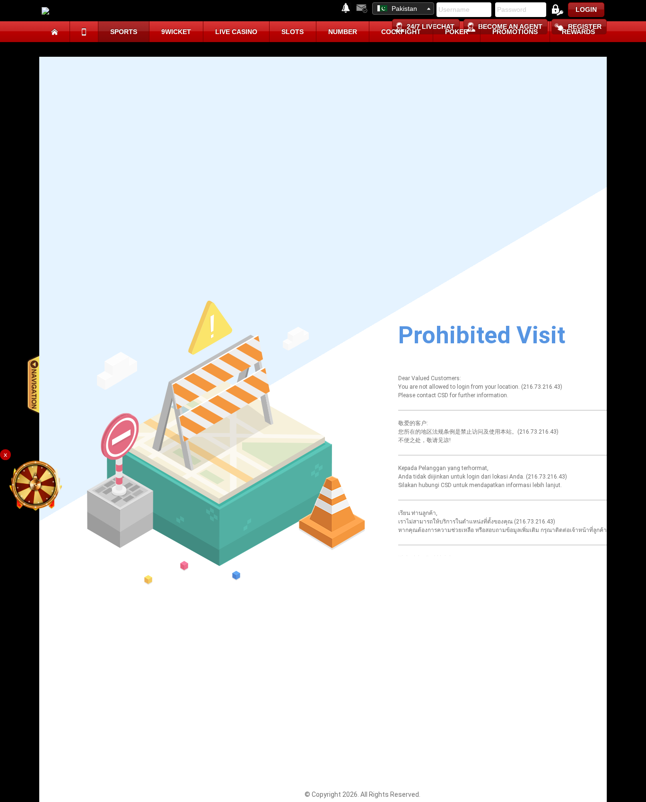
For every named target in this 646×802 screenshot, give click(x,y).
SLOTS (292, 31)
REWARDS (578, 31)
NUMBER (342, 31)
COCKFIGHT (401, 31)
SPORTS (123, 31)
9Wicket (176, 31)
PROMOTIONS (515, 31)
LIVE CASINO (236, 31)
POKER (456, 31)
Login (586, 9)
